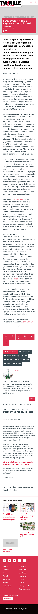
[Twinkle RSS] (24, 560)
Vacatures (22, 573)
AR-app (15, 279)
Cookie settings (24, 589)
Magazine (6, 579)
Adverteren (23, 570)
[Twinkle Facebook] (9, 560)
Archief (5, 576)
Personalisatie (7, 26)
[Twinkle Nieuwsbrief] (19, 560)
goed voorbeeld (17, 199)
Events (5, 583)
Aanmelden (7, 598)
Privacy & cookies (25, 586)
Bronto (13, 28)
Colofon (21, 579)
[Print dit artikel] (6, 343)
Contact (21, 583)
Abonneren (22, 566)
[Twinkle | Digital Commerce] (11, 3)
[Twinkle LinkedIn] (14, 560)
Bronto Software (27, 322)
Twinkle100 (7, 586)
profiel (32, 399)
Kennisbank (23, 576)
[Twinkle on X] (4, 560)
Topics (5, 573)
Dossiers (6, 570)
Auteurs (5, 566)
